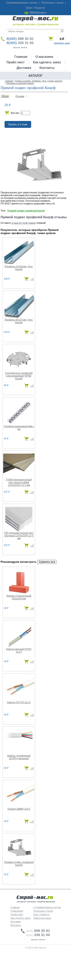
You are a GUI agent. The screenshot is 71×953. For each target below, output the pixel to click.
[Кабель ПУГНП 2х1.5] (19, 697)
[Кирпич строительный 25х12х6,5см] (19, 593)
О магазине (44, 56)
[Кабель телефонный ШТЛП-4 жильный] (19, 740)
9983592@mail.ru (38, 12)
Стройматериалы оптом (21, 2)
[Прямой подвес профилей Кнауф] (19, 859)
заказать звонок (20, 47)
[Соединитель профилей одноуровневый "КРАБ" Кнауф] (19, 371)
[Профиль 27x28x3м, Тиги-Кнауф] (19, 263)
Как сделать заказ (47, 62)
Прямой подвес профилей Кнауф (26, 210)
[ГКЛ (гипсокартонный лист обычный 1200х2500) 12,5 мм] (18, 530)
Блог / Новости (35, 7)
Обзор (5, 96)
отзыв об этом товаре (23, 223)
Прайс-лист (16, 62)
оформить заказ (62, 43)
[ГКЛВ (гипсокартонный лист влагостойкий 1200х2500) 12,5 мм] (19, 475)
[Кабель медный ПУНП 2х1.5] (19, 647)
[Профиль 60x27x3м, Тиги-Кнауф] (18, 317)
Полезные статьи (52, 2)
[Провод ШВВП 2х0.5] (19, 803)
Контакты (47, 67)
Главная (20, 56)
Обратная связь (42, 918)
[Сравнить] (31, 280)
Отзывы (19, 96)
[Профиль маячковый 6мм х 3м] (19, 424)
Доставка (24, 67)
